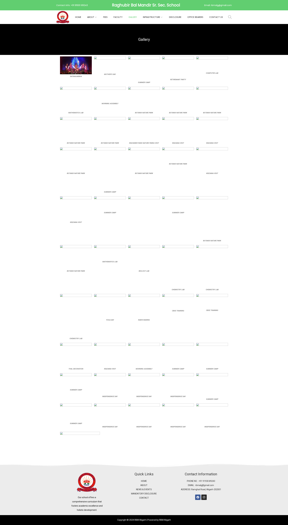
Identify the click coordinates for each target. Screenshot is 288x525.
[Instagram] (204, 497)
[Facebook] (198, 497)
